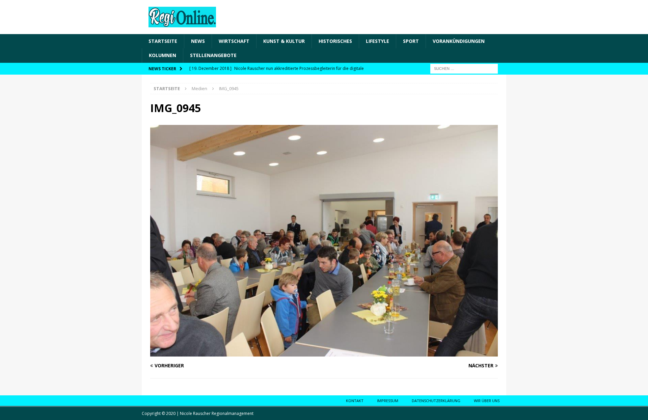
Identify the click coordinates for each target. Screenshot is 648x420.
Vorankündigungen (459, 41)
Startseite (162, 41)
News (198, 41)
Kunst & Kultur (284, 41)
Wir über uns (487, 400)
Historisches (335, 41)
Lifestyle (377, 41)
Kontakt (354, 400)
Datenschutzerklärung (436, 400)
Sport (411, 41)
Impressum (387, 400)
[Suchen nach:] (464, 68)
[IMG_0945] (324, 352)
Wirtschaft (234, 41)
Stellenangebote (213, 55)
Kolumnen (162, 55)
